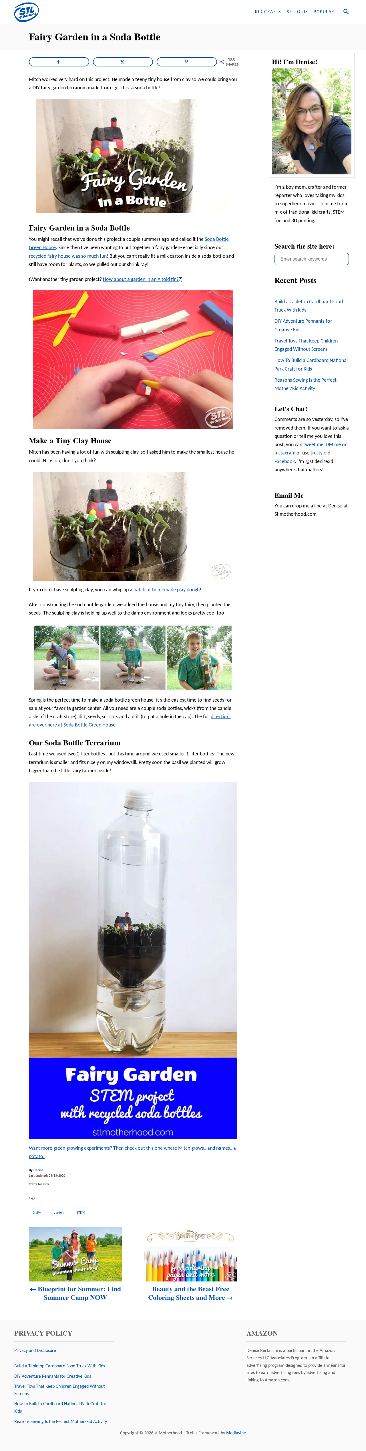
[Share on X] (123, 61)
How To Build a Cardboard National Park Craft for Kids (311, 365)
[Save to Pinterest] (187, 61)
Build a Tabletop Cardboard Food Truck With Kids (308, 306)
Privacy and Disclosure (35, 1350)
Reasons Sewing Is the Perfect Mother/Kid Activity (305, 384)
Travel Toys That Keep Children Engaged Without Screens (306, 345)
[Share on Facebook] (59, 61)
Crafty (37, 1212)
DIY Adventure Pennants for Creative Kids (303, 325)
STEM (81, 1212)
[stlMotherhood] (62, 12)
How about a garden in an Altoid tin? (141, 279)
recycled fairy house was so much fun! (68, 256)
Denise (38, 1170)
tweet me (313, 445)
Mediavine (236, 1433)
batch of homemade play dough (167, 590)
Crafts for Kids (39, 1184)
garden (58, 1212)
